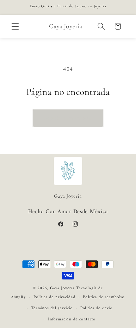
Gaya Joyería (62, 288)
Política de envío (96, 308)
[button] (15, 26)
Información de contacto (72, 319)
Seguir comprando (68, 118)
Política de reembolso (104, 297)
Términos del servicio (52, 308)
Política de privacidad (54, 297)
